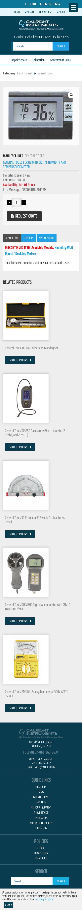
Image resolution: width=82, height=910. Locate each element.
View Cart (29, 12)
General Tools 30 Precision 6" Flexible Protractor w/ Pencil (35, 519)
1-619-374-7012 (43, 763)
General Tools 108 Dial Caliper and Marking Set (31, 348)
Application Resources (41, 823)
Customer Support (41, 797)
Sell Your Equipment (41, 807)
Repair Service (19, 60)
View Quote (62, 12)
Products (41, 786)
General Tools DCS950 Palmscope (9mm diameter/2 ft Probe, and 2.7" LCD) (36, 432)
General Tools (45, 73)
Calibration (39, 60)
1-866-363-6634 (50, 4)
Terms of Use (41, 858)
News (41, 792)
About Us (41, 802)
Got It (8, 905)
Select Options (18, 360)
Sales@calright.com (45, 767)
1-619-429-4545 (45, 759)
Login (17, 12)
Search (61, 46)
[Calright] (41, 24)
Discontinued (24, 73)
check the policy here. (44, 899)
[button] (71, 94)
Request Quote (26, 216)
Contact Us (41, 828)
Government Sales (60, 60)
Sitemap (41, 848)
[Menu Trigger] (73, 7)
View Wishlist (45, 12)
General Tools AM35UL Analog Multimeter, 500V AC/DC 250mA (36, 693)
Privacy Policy (41, 853)
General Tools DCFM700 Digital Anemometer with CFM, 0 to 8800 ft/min (37, 606)
